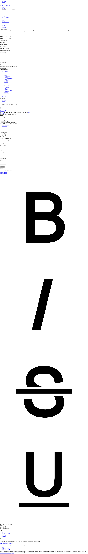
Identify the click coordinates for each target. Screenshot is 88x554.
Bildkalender (6, 87)
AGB (3, 534)
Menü (3, 7)
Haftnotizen (6, 84)
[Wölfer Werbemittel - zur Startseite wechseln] (8, 5)
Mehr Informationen (31, 552)
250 (5, 158)
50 (1, 158)
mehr (29, 112)
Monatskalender (7, 76)
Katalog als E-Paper (5, 3)
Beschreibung (2, 110)
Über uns (3, 531)
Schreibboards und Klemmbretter (9, 86)
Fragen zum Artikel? (5, 125)
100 (3, 158)
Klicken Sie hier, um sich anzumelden (6, 543)
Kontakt (3, 95)
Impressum (4, 535)
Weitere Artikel (4, 126)
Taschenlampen (6, 91)
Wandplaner (6, 77)
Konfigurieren (11, 553)
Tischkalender (6, 79)
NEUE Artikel (6, 75)
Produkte (3, 74)
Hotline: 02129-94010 (6, 549)
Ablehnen (2, 553)
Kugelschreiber (6, 85)
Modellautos (6, 89)
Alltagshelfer (6, 93)
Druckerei (4, 96)
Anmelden (6, 15)
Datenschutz (4, 536)
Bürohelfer (6, 92)
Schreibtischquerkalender (8, 78)
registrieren (11, 15)
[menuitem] (45, 1)
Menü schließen (5, 71)
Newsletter (4, 1)
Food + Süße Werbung (8, 90)
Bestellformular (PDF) (6, 533)
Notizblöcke (6, 81)
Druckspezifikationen (8, 110)
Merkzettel (6, 16)
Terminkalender (7, 80)
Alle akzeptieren (6, 553)
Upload (3, 2)
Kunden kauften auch (3, 172)
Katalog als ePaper (5, 532)
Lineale (5, 88)
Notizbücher (6, 82)
